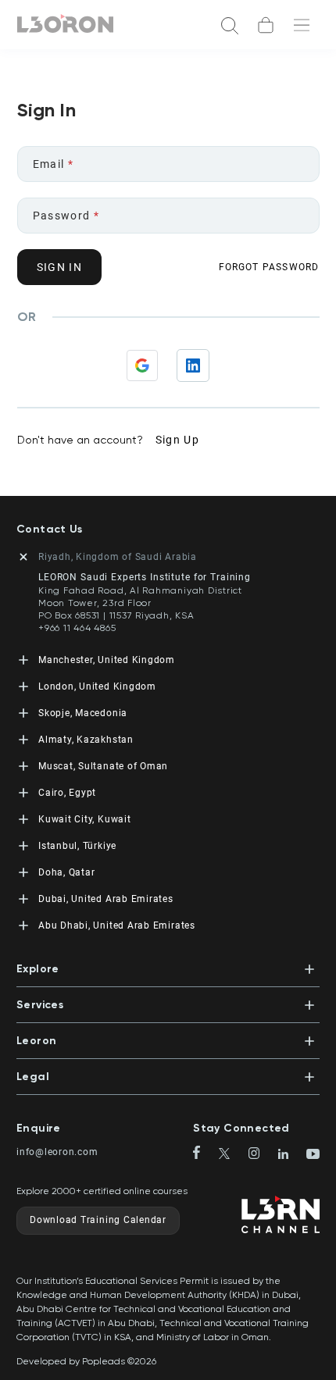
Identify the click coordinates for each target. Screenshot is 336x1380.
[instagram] (260, 1154)
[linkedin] (289, 1155)
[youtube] (313, 1155)
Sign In (60, 267)
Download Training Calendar (98, 1219)
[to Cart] (265, 25)
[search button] (229, 25)
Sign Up (177, 439)
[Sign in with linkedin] (193, 365)
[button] (168, 964)
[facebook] (203, 1153)
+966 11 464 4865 (77, 627)
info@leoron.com (57, 1151)
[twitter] (231, 1154)
